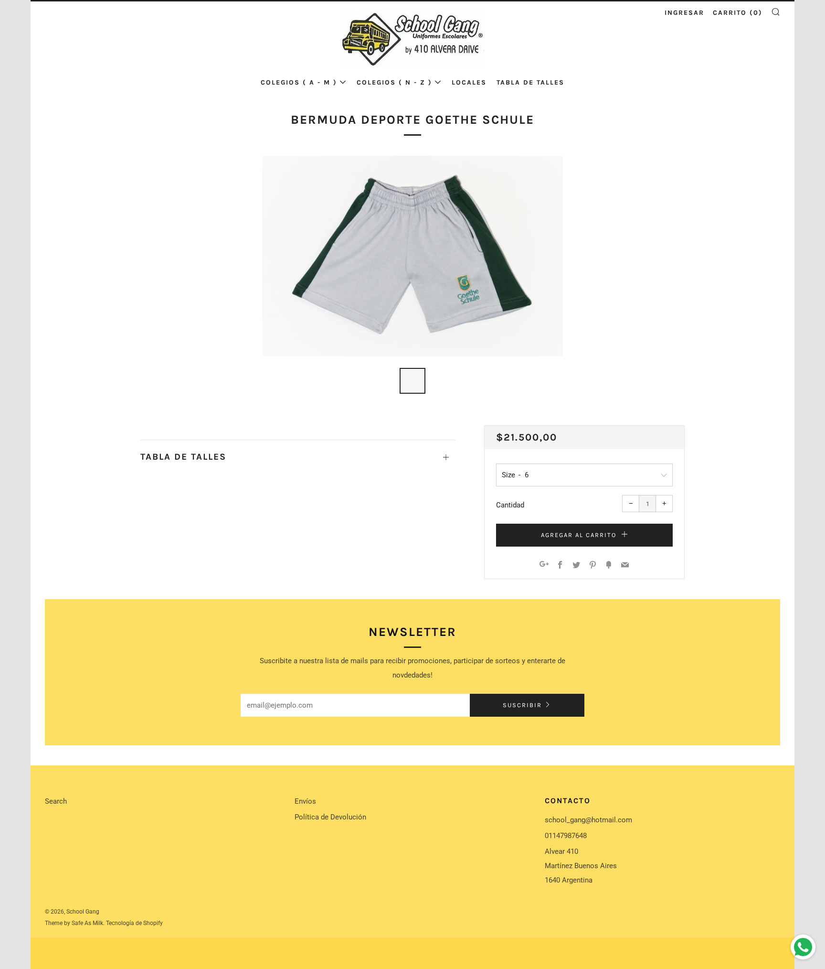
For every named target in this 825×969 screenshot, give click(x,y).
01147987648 (566, 835)
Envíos (305, 801)
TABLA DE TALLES (530, 82)
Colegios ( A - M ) (299, 82)
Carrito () (737, 13)
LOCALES (469, 82)
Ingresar (684, 13)
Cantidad (510, 505)
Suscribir (522, 705)
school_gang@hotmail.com (588, 820)
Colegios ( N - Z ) (394, 82)
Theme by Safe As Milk (74, 923)
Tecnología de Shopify (134, 923)
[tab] (412, 381)
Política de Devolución (330, 817)
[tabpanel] (412, 256)
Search (56, 801)
